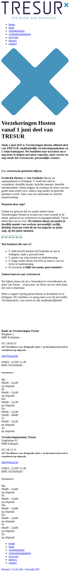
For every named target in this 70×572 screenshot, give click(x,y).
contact (13, 43)
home (12, 24)
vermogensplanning (20, 34)
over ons (13, 37)
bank (11, 27)
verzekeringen (17, 30)
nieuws (13, 40)
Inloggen (5, 569)
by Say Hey (18, 569)
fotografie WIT (32, 569)
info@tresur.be (9, 355)
